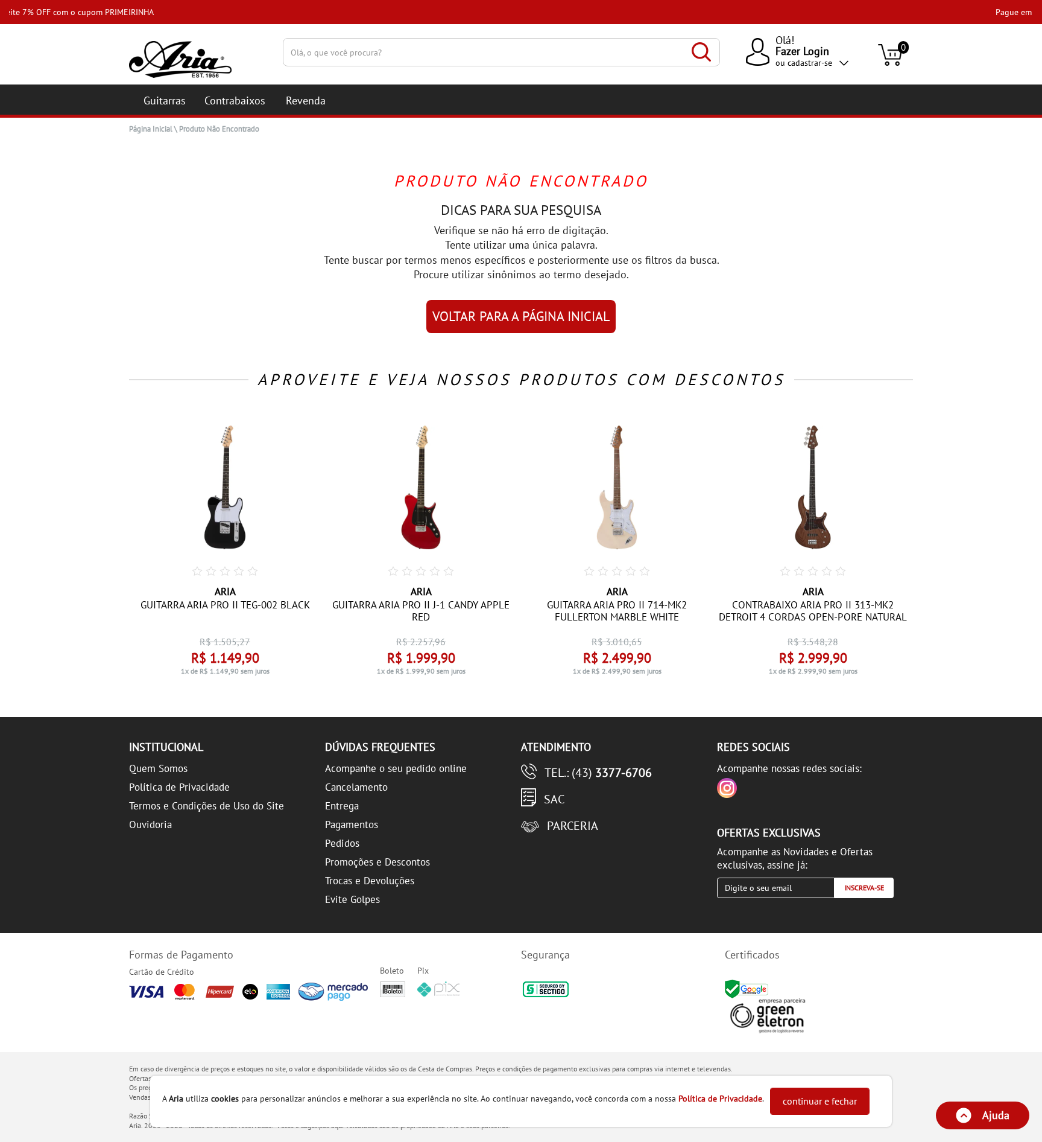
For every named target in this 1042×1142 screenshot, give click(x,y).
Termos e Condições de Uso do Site (206, 805)
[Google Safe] (748, 988)
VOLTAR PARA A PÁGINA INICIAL (521, 316)
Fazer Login (802, 51)
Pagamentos (351, 824)
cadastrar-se (810, 62)
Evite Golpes (352, 899)
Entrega (342, 805)
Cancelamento (356, 787)
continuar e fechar (820, 1101)
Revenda (306, 100)
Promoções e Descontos (377, 862)
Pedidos (342, 843)
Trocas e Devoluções (369, 880)
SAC (554, 799)
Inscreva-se (864, 887)
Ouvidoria (150, 824)
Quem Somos (158, 768)
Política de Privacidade (179, 787)
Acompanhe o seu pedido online (396, 768)
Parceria (572, 826)
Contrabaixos (234, 100)
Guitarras (165, 100)
